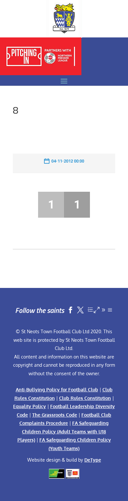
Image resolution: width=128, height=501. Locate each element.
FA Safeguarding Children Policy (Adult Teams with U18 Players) (63, 431)
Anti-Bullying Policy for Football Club (57, 389)
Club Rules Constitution (85, 398)
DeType (92, 460)
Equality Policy (29, 406)
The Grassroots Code (54, 415)
